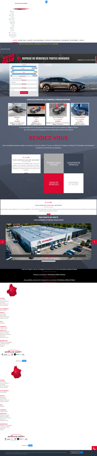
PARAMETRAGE (75, 452)
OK (81, 452)
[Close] (68, 209)
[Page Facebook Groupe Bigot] (48, 227)
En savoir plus (30, 453)
